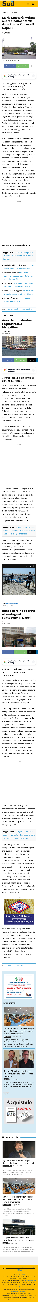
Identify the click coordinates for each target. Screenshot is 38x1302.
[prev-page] (4, 1093)
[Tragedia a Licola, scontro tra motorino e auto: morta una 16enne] (19, 1227)
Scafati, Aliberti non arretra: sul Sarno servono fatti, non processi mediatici (18, 1074)
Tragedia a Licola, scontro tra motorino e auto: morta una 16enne (18, 1238)
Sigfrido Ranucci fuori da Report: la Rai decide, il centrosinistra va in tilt (18, 1161)
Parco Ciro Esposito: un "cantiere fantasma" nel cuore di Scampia (18, 255)
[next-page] (7, 1093)
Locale (11, 315)
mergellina (8, 603)
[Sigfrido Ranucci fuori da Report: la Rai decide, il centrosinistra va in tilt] (19, 1149)
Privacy (18, 1274)
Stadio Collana (27, 309)
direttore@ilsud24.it (30, 1280)
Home (4, 13)
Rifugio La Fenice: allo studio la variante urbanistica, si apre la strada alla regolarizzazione (19, 530)
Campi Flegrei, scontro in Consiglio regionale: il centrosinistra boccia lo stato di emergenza (19, 1031)
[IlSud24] (17, 3)
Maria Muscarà (13, 309)
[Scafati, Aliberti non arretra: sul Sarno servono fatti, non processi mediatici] (19, 1059)
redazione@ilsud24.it (19, 1287)
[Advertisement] (19, 222)
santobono (20, 965)
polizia (16, 603)
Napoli (12, 603)
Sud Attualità (7, 1166)
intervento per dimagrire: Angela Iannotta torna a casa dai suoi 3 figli (18, 275)
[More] (32, 66)
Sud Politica (13, 13)
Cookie (23, 1274)
